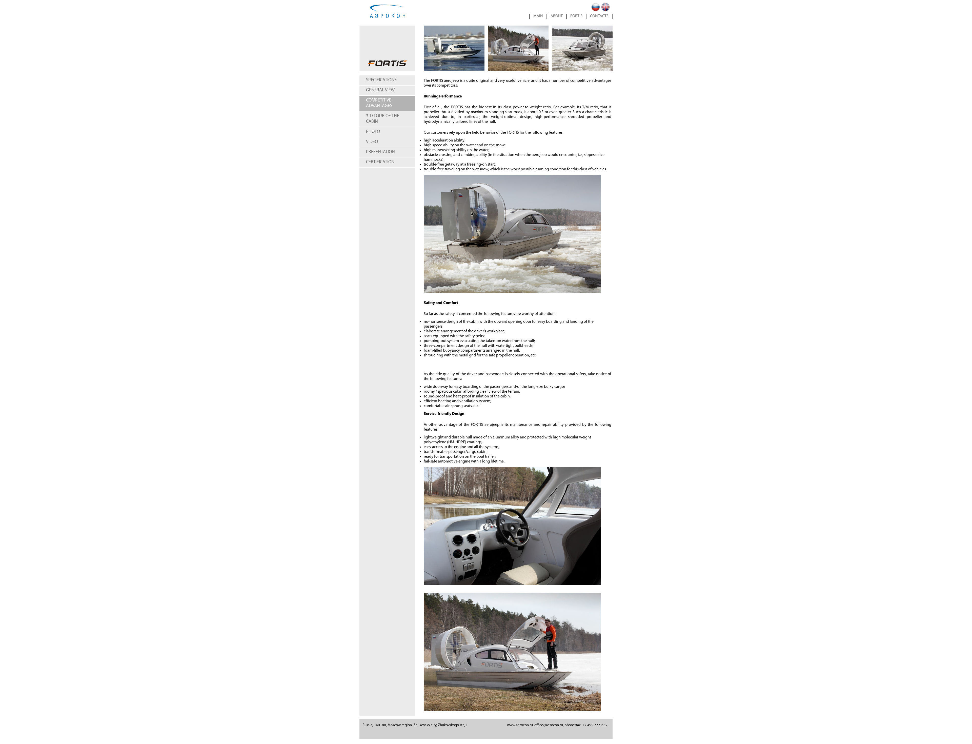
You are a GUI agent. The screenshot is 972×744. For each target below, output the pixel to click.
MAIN (538, 16)
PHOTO (373, 132)
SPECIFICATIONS (381, 80)
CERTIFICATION (380, 162)
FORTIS (576, 16)
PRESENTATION (380, 152)
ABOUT (557, 16)
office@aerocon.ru (548, 725)
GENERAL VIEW (380, 90)
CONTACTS (599, 16)
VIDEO (372, 142)
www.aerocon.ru (520, 725)
